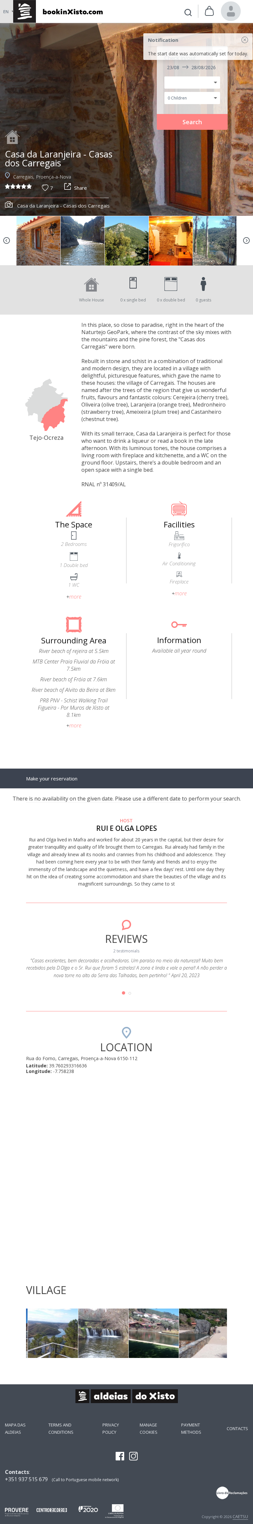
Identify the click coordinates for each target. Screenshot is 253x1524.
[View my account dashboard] (230, 11)
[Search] (188, 13)
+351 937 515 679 (26, 1479)
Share (80, 187)
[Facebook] (120, 1457)
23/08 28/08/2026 (191, 67)
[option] (126, 119)
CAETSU (240, 1516)
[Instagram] (133, 1457)
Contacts (237, 1428)
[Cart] (209, 11)
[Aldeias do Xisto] (56, 11)
